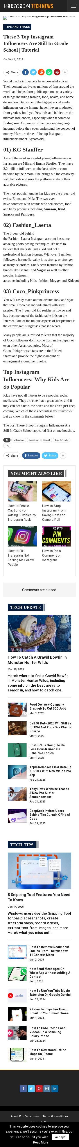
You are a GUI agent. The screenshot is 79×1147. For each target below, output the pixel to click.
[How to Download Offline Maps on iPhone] (17, 1055)
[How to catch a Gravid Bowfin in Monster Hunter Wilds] (39, 633)
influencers (19, 440)
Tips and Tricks (17, 26)
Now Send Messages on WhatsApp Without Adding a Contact (49, 972)
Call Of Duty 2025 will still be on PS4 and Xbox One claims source (50, 727)
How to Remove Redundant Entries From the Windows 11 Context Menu (49, 951)
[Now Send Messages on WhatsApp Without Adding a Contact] (17, 974)
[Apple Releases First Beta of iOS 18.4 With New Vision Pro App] (17, 772)
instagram (33, 440)
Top (7, 445)
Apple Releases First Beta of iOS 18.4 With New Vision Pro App (50, 771)
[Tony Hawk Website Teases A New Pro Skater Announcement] (17, 794)
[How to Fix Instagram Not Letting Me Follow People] (22, 536)
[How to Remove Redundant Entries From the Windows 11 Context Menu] (17, 952)
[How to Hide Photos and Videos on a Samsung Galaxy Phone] (17, 1033)
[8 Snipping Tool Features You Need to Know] (39, 871)
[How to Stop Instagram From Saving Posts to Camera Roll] (56, 491)
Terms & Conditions (55, 1116)
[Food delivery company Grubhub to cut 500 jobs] (17, 710)
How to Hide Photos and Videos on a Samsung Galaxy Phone (47, 1032)
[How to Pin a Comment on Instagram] (56, 536)
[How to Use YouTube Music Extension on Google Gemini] (17, 996)
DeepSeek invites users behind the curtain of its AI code (49, 814)
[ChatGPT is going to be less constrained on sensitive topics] (17, 750)
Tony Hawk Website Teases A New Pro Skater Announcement (49, 793)
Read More (40, 1142)
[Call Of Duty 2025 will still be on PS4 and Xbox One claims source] (17, 728)
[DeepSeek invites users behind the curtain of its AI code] (17, 816)
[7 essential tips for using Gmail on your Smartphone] (17, 1014)
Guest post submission (25, 1116)
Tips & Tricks (61, 440)
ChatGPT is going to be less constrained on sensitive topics (47, 749)
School (46, 440)
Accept (60, 1137)
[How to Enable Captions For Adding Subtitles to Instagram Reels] (22, 491)
